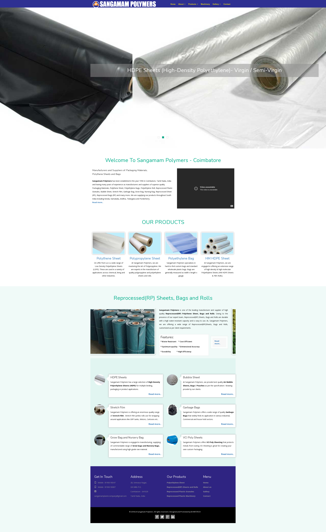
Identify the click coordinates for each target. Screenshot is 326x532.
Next (2, 77)
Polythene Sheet (109, 258)
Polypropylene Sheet (145, 258)
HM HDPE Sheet (217, 258)
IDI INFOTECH (196, 512)
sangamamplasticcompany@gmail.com (110, 496)
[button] (181, 4)
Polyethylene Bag (181, 258)
